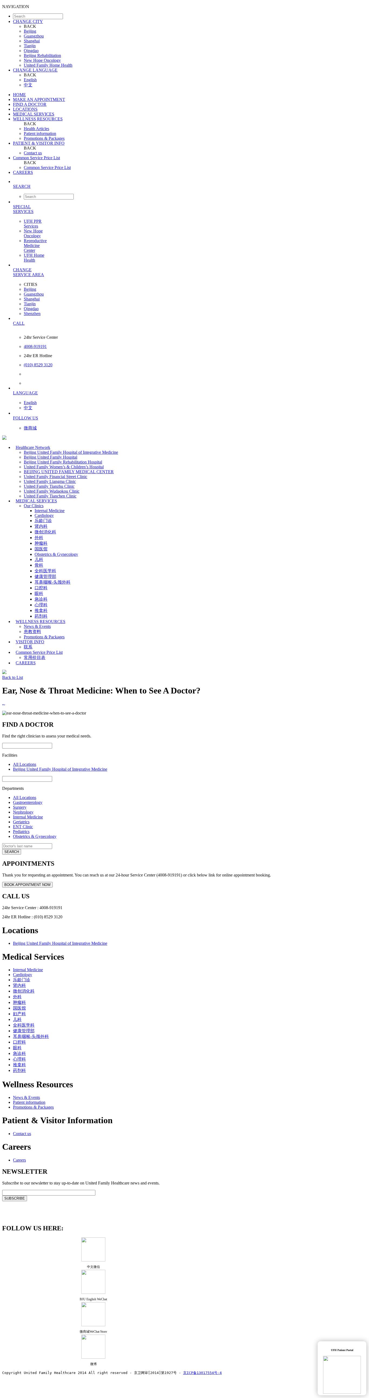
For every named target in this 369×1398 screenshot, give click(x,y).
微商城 (30, 428)
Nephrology (23, 812)
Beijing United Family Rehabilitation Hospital (63, 462)
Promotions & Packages (44, 138)
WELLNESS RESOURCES (38, 119)
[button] (190, 186)
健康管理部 (45, 576)
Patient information (40, 133)
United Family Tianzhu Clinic (49, 486)
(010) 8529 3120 (38, 365)
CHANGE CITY (28, 21)
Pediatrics (21, 831)
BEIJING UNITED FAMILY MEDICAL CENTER (69, 471)
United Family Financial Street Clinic (55, 476)
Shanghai (32, 41)
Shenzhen (32, 313)
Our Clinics (33, 505)
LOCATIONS (25, 109)
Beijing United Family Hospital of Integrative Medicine (71, 452)
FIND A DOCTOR (29, 104)
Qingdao (31, 50)
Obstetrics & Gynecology (56, 554)
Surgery (19, 807)
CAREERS (23, 172)
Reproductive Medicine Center (35, 245)
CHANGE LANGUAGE (35, 70)
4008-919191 (35, 346)
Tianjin (30, 45)
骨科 (39, 565)
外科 (39, 537)
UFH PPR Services (33, 223)
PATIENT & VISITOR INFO (39, 143)
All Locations (24, 764)
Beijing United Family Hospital (50, 457)
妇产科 (19, 1013)
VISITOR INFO (30, 641)
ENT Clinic (23, 826)
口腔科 (41, 587)
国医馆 (41, 549)
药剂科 (41, 616)
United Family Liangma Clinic (50, 481)
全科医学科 (45, 570)
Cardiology (44, 515)
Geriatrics (21, 822)
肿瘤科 (41, 543)
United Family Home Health (48, 65)
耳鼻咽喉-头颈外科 (53, 582)
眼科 (39, 593)
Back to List (12, 677)
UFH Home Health (34, 257)
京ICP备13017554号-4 (202, 1373)
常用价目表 (34, 657)
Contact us (33, 153)
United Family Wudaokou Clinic (51, 491)
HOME (19, 94)
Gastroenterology (27, 802)
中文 (28, 85)
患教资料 (32, 631)
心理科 (41, 604)
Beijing (30, 31)
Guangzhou (34, 36)
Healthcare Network (33, 447)
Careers (19, 1160)
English (30, 79)
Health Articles (36, 128)
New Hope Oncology (42, 60)
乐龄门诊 (43, 520)
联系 (28, 647)
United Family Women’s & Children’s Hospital (64, 467)
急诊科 (41, 599)
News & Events (37, 626)
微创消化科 (45, 532)
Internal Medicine (50, 510)
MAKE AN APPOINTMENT (39, 99)
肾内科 (41, 526)
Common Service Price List (36, 157)
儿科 (39, 559)
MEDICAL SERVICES (33, 114)
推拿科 (41, 610)
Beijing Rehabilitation (42, 55)
